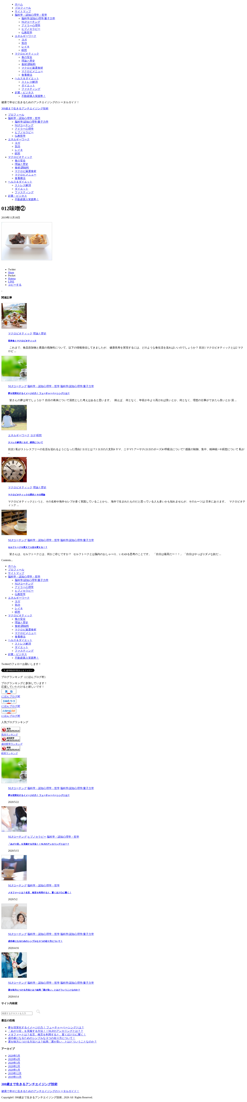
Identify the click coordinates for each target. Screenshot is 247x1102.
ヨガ (17, 142)
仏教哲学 (20, 135)
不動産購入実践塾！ (27, 199)
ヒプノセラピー (24, 132)
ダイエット (21, 188)
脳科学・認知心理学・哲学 (24, 118)
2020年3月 (14, 1062)
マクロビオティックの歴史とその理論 (26, 494)
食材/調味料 (22, 167)
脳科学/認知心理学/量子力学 (31, 121)
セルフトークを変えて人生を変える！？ (27, 547)
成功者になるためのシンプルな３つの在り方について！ (35, 941)
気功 (17, 146)
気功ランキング (9, 734)
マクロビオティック (20, 157)
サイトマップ (16, 573)
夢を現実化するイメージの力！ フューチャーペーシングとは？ (39, 393)
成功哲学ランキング (12, 744)
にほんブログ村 (10, 696)
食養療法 (20, 178)
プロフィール (16, 114)
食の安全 (20, 160)
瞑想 (17, 153)
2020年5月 (14, 1055)
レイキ (19, 150)
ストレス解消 (23, 185)
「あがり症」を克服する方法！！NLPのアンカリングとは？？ (38, 844)
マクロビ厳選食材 (25, 171)
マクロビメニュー (25, 174)
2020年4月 (14, 1059)
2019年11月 (15, 1076)
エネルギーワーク (19, 139)
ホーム (12, 566)
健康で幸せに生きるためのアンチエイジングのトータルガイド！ (40, 1091)
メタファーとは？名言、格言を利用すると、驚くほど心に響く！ (39, 892)
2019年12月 (15, 1073)
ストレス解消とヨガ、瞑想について (25, 442)
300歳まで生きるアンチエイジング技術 (24, 108)
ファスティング (24, 192)
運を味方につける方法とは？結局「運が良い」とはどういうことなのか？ (44, 990)
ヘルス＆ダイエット (20, 181)
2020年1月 (14, 1069)
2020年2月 (14, 1066)
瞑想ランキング (9, 753)
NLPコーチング (24, 125)
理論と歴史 (21, 164)
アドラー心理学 (24, 128)
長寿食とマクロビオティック (22, 340)
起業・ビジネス (17, 195)
